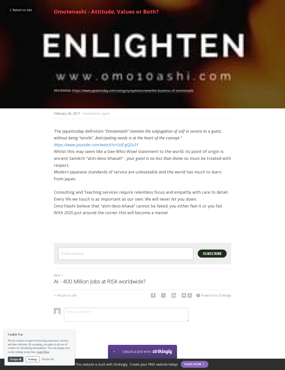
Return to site (22, 10)
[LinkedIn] (173, 295)
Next (57, 275)
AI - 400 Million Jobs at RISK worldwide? (101, 281)
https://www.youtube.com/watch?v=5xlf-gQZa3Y (96, 144)
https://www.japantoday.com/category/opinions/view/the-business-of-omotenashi (132, 90)
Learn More (43, 351)
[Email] (184, 295)
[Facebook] (153, 295)
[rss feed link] (189, 295)
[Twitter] (163, 295)
